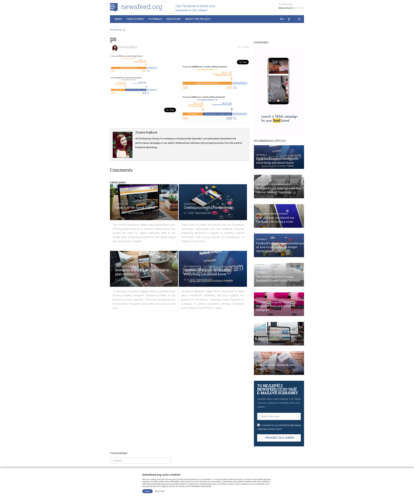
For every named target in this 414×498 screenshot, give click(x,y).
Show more (160, 491)
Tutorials (155, 19)
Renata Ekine (134, 279)
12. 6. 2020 (189, 279)
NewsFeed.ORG (136, 213)
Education (173, 19)
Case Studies (135, 19)
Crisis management (280, 184)
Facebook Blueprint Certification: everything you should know (207, 272)
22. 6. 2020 (120, 279)
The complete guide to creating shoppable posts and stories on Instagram (276, 306)
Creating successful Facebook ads (208, 207)
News (118, 19)
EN (281, 19)
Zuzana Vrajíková (127, 46)
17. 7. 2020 (120, 213)
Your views (121, 204)
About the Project (198, 19)
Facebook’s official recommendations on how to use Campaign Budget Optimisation (280, 247)
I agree (147, 491)
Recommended (192, 266)
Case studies (263, 184)
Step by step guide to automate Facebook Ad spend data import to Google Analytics (278, 335)
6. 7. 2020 (189, 213)
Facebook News (124, 266)
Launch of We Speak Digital (135, 207)
